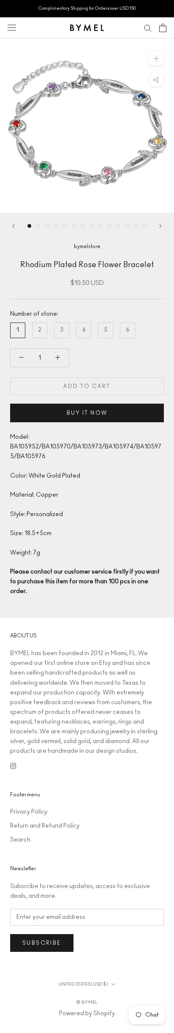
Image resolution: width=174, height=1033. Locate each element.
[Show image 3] (47, 226)
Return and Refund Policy (44, 826)
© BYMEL (87, 1002)
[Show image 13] (136, 226)
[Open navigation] (12, 28)
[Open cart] (162, 28)
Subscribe (41, 943)
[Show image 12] (127, 226)
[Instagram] (13, 766)
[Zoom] (156, 58)
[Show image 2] (38, 226)
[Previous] (13, 226)
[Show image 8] (91, 226)
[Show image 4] (56, 226)
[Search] (148, 27)
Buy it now (87, 412)
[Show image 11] (118, 226)
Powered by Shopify (87, 1014)
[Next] (160, 226)
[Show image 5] (65, 226)
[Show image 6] (74, 226)
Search (20, 840)
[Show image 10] (109, 226)
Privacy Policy (28, 812)
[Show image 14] (145, 226)
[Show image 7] (82, 226)
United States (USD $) (83, 984)
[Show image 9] (100, 226)
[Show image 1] (29, 226)
